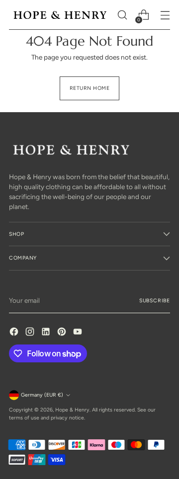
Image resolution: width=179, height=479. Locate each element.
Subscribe (154, 300)
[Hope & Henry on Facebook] (15, 333)
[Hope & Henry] (60, 14)
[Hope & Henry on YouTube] (79, 333)
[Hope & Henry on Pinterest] (63, 333)
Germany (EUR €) (42, 395)
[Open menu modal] (165, 15)
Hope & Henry (72, 410)
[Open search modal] (122, 15)
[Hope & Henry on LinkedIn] (47, 333)
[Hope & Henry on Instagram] (31, 333)
